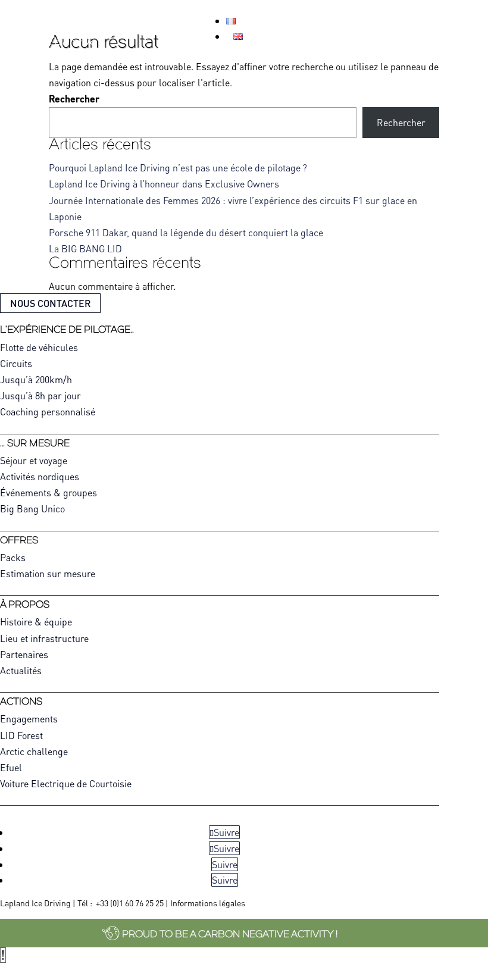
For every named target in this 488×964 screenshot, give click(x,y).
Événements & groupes (48, 492)
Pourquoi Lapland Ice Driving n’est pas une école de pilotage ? (178, 167)
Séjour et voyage (33, 460)
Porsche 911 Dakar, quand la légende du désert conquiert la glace (186, 232)
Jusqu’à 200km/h (36, 379)
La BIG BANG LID (85, 248)
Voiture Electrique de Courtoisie (66, 783)
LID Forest (21, 735)
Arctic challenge (34, 751)
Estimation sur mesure (47, 573)
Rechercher (74, 98)
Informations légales (207, 902)
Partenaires (24, 654)
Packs (13, 557)
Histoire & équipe (36, 621)
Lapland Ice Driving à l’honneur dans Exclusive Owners (164, 183)
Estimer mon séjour (323, 22)
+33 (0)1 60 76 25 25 (130, 902)
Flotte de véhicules (39, 347)
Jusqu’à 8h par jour (40, 395)
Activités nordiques (39, 476)
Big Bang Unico (32, 508)
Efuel (11, 767)
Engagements (29, 718)
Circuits (16, 363)
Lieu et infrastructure (44, 638)
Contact (418, 22)
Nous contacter (50, 303)
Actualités (21, 670)
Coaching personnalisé (47, 411)
